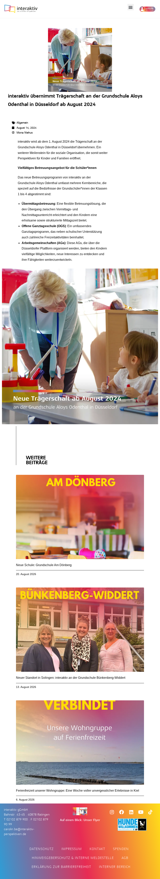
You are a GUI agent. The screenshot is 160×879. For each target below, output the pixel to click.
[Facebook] (121, 812)
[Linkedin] (131, 812)
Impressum (71, 849)
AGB (125, 858)
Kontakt (97, 849)
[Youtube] (140, 812)
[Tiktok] (150, 812)
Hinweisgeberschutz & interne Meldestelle (73, 858)
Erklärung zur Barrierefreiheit (61, 867)
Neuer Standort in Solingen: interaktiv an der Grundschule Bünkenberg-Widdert (70, 677)
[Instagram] (111, 812)
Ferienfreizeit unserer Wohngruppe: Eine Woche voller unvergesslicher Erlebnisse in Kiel (77, 790)
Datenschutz (41, 849)
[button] (130, 7)
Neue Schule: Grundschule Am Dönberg (44, 565)
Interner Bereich (115, 867)
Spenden (121, 849)
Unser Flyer (92, 820)
